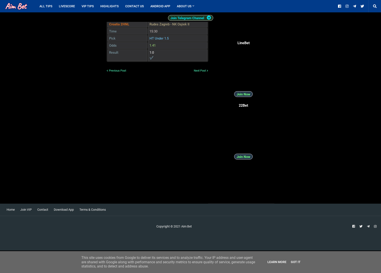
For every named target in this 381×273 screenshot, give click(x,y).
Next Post (200, 70)
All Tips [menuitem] (45, 6)
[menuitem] (201, 6)
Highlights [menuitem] (109, 6)
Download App (64, 209)
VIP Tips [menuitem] (88, 6)
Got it (296, 262)
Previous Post (117, 70)
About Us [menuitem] (184, 6)
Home (11, 209)
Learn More (276, 262)
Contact (42, 209)
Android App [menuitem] (160, 6)
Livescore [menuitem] (67, 6)
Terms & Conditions (92, 209)
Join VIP (26, 209)
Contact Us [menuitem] (134, 6)
